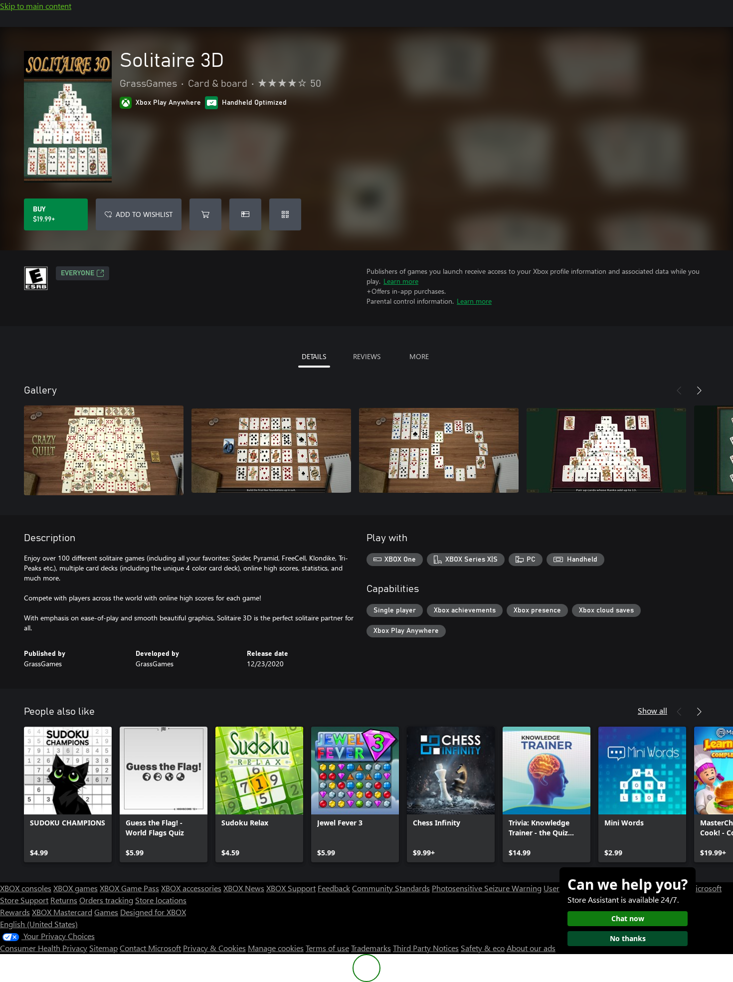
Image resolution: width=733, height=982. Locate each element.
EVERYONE (77, 273)
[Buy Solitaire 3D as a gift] (245, 214)
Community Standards (391, 888)
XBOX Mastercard (62, 912)
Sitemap (103, 948)
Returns (63, 900)
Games (106, 912)
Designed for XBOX (153, 912)
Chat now (627, 918)
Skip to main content (35, 5)
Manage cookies (276, 948)
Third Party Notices (426, 948)
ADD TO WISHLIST (144, 214)
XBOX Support (291, 888)
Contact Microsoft (150, 948)
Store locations (160, 900)
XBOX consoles (25, 888)
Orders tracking (106, 900)
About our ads (531, 948)
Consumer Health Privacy (43, 948)
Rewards (15, 912)
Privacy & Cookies (214, 948)
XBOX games (75, 888)
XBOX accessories (191, 888)
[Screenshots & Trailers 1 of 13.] (103, 450)
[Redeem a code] (285, 214)
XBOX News (243, 888)
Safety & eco (483, 948)
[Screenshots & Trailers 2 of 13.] (271, 450)
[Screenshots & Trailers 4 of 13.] (606, 450)
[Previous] (679, 390)
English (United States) (39, 924)
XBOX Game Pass (129, 888)
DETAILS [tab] (314, 356)
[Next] (699, 390)
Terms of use (327, 948)
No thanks (628, 938)
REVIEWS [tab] (366, 356)
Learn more (400, 281)
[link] (68, 794)
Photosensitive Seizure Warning (487, 888)
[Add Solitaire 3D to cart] (205, 214)
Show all (652, 710)
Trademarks (371, 948)
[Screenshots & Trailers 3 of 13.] (439, 450)
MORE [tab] (419, 356)
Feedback (334, 888)
